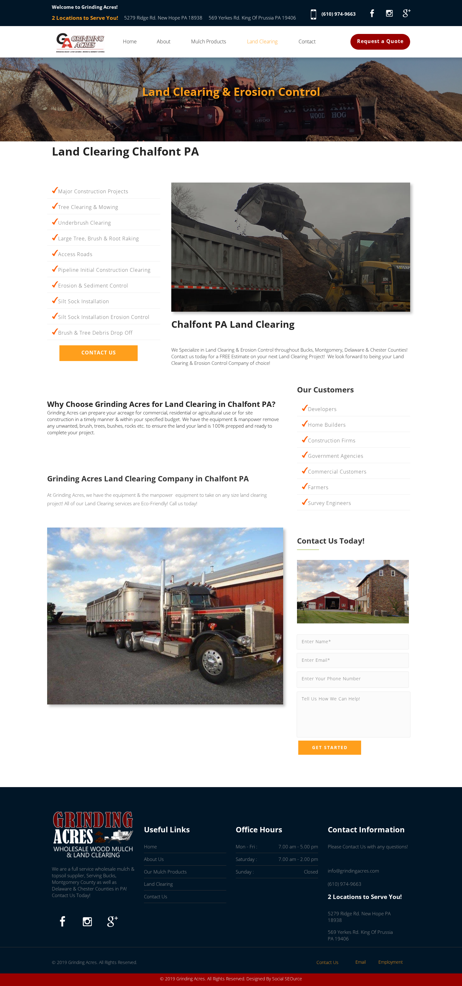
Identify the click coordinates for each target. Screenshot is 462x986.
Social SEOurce (287, 978)
